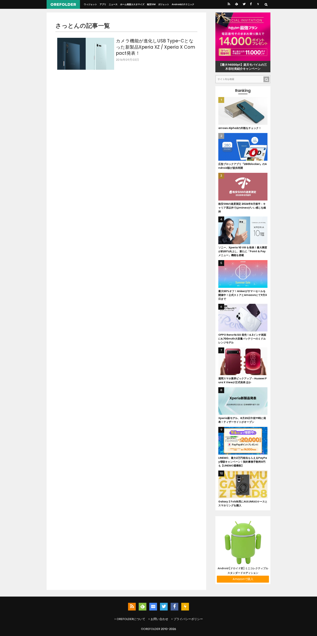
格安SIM (151, 4)
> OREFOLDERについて (129, 619)
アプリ (103, 4)
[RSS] (229, 4)
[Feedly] (236, 4)
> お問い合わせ (158, 619)
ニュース (113, 4)
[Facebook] (251, 4)
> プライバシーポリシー (187, 619)
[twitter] (244, 4)
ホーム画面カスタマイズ (132, 4)
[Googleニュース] (153, 607)
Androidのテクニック (183, 4)
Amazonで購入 (243, 579)
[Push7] (258, 4)
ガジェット (163, 4)
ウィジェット (90, 4)
